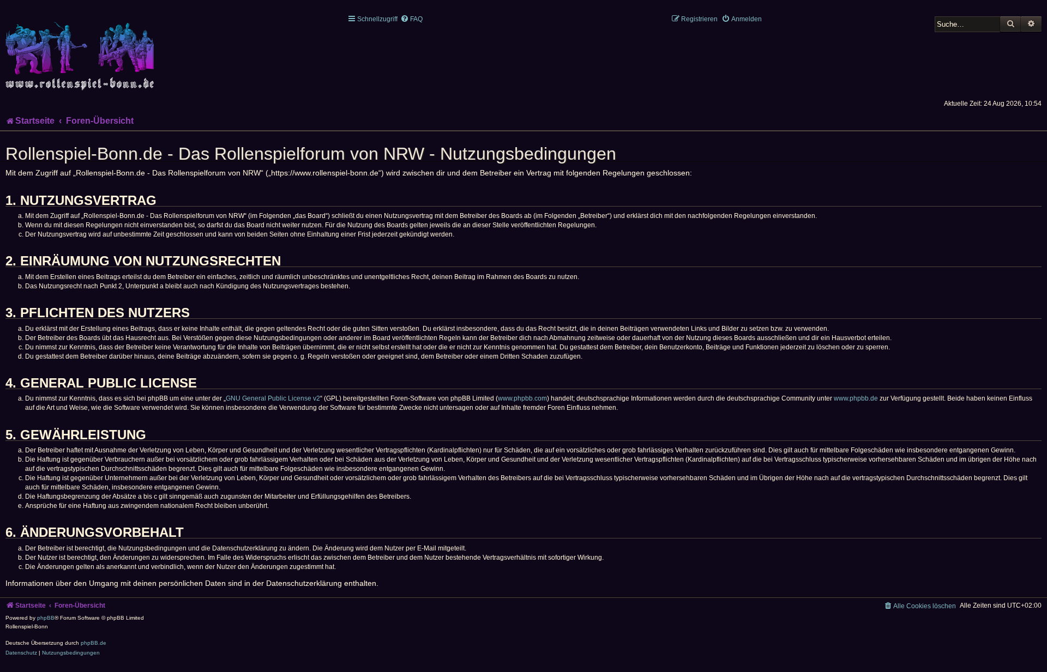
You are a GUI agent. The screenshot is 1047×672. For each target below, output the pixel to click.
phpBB (46, 618)
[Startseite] (81, 50)
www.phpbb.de (856, 398)
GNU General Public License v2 (273, 398)
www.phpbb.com (522, 398)
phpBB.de (93, 643)
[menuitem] (411, 19)
